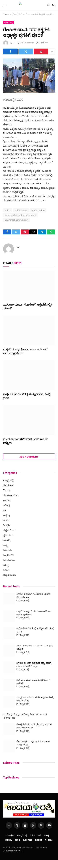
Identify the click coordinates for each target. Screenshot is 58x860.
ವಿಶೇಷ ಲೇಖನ (9, 560)
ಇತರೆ (5, 510)
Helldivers (8, 485)
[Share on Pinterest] (41, 51)
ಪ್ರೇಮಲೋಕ (8, 535)
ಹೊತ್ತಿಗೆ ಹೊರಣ (9, 575)
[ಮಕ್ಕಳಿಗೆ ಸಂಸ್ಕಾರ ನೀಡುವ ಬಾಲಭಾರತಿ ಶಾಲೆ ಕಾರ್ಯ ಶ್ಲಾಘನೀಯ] (29, 330)
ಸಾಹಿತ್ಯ (6, 565)
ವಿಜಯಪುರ (8, 550)
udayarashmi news (12, 850)
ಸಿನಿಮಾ (6, 570)
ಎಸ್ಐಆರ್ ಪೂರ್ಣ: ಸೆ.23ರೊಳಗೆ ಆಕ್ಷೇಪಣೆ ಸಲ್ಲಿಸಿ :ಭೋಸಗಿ (27, 306)
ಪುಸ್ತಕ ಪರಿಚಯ (9, 530)
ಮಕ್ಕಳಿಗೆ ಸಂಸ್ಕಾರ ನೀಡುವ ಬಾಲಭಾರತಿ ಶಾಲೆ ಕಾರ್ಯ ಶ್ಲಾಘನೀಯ (25, 351)
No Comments (27, 43)
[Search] (53, 5)
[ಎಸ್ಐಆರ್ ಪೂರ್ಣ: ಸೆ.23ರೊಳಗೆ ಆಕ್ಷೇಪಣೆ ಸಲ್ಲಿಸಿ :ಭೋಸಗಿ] (29, 285)
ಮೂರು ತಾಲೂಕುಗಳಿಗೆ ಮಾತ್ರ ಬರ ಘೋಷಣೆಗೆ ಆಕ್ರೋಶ (25, 441)
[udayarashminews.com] (29, 5)
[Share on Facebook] (10, 51)
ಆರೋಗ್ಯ (6, 505)
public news (21, 210)
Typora (7, 490)
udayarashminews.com (16, 220)
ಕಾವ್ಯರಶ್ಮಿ (6, 515)
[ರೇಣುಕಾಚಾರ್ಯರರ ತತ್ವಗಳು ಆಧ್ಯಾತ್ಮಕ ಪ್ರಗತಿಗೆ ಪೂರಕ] (29, 75)
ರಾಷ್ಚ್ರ (5, 545)
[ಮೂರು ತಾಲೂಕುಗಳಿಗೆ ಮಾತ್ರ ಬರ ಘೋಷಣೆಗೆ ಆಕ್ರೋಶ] (29, 420)
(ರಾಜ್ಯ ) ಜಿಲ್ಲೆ (8, 22)
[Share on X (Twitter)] (25, 51)
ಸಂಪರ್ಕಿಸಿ (49, 840)
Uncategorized (10, 495)
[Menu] (5, 5)
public (8, 210)
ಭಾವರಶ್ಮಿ (6, 540)
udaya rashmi (38, 210)
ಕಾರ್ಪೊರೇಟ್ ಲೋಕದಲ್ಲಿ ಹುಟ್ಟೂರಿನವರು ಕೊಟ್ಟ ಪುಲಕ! (26, 396)
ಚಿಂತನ (6, 520)
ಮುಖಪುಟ (10, 835)
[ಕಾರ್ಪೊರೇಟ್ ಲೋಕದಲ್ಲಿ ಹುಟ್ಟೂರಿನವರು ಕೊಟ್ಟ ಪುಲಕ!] (29, 375)
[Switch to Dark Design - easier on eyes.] (48, 5)
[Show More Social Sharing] (52, 51)
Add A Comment (28, 457)
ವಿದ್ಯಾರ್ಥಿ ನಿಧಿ (8, 555)
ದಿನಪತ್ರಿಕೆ (6, 525)
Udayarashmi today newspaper (21, 215)
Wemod (7, 500)
